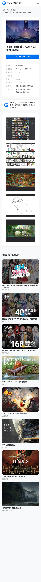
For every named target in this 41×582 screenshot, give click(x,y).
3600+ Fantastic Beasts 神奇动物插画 (14, 382)
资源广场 (5, 10)
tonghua (19, 65)
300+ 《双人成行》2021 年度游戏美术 (14, 413)
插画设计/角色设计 (23, 92)
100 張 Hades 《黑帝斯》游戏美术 (13, 476)
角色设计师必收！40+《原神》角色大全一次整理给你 (19, 319)
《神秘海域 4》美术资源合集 (11, 508)
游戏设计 (14, 10)
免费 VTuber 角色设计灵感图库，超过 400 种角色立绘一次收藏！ (20, 286)
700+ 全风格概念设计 (9, 445)
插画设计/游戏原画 (23, 89)
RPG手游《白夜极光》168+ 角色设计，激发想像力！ (19, 350)
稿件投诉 (30, 86)
